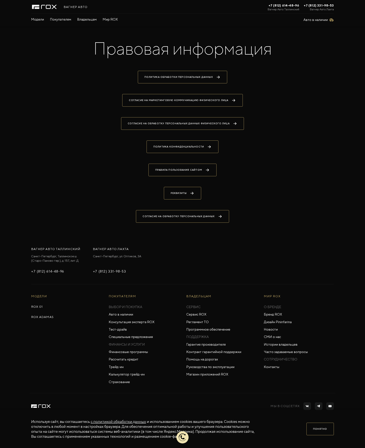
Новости (271, 329)
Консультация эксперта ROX (132, 322)
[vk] (307, 406)
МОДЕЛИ (39, 296)
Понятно (320, 429)
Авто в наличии (121, 314)
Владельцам (87, 19)
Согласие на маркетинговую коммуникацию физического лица (178, 100)
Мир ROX (110, 19)
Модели (37, 19)
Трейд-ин (116, 367)
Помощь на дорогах (202, 359)
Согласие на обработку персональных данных (179, 216)
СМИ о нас (272, 337)
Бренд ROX (273, 314)
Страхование (119, 382)
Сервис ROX (196, 314)
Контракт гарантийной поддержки (213, 352)
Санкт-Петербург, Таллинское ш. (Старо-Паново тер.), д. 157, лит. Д (55, 258)
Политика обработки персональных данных (178, 77)
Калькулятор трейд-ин (127, 374)
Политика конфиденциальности (178, 146)
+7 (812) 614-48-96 (284, 5)
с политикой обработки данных (118, 421)
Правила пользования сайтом (178, 170)
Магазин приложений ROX (207, 374)
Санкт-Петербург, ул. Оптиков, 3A (117, 256)
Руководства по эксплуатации (210, 367)
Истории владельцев (281, 344)
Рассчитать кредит (123, 359)
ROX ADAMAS (42, 317)
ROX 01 (37, 306)
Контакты (271, 367)
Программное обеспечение (208, 329)
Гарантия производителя (206, 344)
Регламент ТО (197, 322)
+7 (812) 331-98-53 (319, 5)
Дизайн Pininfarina (278, 322)
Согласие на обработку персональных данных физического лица (179, 123)
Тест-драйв (118, 329)
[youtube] (330, 406)
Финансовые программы (128, 352)
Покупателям (60, 19)
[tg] (318, 406)
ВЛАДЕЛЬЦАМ (198, 296)
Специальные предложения (131, 337)
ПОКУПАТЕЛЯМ (122, 296)
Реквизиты (179, 193)
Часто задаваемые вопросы (286, 352)
